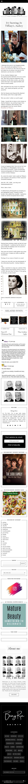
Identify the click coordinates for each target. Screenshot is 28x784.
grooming (5, 532)
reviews (5, 553)
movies (23, 304)
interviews (5, 539)
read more (14, 694)
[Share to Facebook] (7, 304)
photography (20, 305)
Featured (5, 529)
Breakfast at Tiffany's (7, 107)
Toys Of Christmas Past (6, 333)
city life (5, 526)
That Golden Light (22, 333)
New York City (6, 548)
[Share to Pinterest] (9, 304)
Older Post (22, 328)
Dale (2, 67)
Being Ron (8, 781)
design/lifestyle (7, 527)
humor (4, 536)
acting (18, 304)
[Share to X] (5, 304)
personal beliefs (7, 550)
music (4, 544)
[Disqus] (14, 358)
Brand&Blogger (8, 782)
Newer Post (6, 328)
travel (4, 555)
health (4, 534)
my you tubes (6, 546)
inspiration (6, 538)
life (3, 541)
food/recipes (6, 531)
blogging (5, 524)
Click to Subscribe (14, 445)
